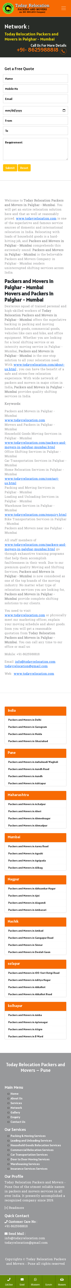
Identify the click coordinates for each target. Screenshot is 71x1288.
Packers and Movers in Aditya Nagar (29, 980)
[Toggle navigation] (64, 8)
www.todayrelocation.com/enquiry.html (35, 515)
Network (16, 1108)
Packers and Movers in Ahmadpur (27, 825)
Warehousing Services (25, 1164)
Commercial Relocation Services (32, 1150)
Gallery (15, 1112)
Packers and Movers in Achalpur (27, 804)
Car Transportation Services (29, 1154)
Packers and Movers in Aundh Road (28, 769)
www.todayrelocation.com (36, 219)
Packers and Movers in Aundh (25, 776)
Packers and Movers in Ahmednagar (29, 818)
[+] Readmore (14, 1208)
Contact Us (18, 1122)
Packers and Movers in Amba (25, 1015)
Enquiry (15, 1117)
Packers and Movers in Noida (25, 734)
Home (15, 1093)
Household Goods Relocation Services (36, 1145)
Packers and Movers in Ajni (24, 895)
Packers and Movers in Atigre (25, 1029)
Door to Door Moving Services (30, 1159)
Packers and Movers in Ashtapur (27, 783)
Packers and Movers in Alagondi (27, 902)
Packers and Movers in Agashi (25, 853)
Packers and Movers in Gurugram (27, 727)
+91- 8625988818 (37, 49)
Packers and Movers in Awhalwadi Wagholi (33, 762)
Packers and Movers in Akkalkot (26, 987)
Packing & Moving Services (28, 1136)
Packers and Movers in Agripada (27, 860)
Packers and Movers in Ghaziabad (28, 741)
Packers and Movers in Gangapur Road (30, 937)
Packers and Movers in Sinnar (25, 945)
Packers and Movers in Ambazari (27, 910)
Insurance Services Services (29, 1168)
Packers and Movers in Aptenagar (28, 1022)
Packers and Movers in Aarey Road (28, 846)
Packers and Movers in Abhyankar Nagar (31, 888)
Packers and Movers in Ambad (25, 930)
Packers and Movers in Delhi (24, 719)
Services (16, 1103)
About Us (17, 1098)
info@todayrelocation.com (35, 662)
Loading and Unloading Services (31, 1140)
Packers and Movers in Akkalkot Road (30, 994)
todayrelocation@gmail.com (26, 666)
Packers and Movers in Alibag (25, 867)
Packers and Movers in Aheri (24, 811)
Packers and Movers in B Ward (25, 1036)
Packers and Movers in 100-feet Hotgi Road (33, 973)
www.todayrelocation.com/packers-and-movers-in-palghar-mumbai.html (35, 445)
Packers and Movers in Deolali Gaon (29, 952)
